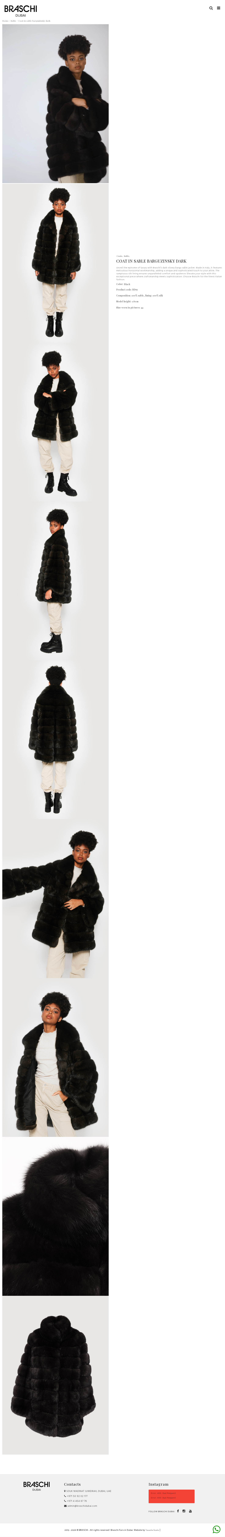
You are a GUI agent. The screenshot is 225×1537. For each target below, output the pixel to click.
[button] (218, 7)
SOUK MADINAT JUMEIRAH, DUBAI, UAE (88, 1491)
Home (5, 21)
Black (127, 284)
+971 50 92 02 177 (77, 1496)
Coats (119, 256)
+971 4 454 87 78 (76, 1501)
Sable (13, 21)
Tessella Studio (152, 1530)
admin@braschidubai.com (82, 1506)
